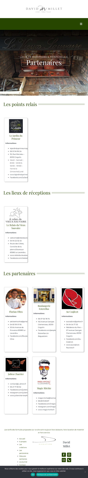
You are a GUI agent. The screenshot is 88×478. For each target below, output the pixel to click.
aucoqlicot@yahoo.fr (74, 321)
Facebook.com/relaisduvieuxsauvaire (24, 258)
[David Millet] (44, 436)
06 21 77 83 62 (15, 387)
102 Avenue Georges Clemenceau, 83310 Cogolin (46, 324)
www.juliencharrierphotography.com (25, 395)
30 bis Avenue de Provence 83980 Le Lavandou (17, 330)
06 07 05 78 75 (44, 319)
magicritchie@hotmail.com (49, 398)
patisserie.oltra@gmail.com (21, 321)
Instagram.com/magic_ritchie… (50, 407)
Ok (33, 474)
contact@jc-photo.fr (18, 384)
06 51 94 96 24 (15, 151)
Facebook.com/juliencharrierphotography (26, 390)
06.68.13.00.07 (43, 401)
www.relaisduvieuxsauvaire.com (23, 255)
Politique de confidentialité (47, 474)
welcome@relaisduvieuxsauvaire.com (25, 238)
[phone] (69, 460)
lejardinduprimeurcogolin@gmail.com (25, 148)
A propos (22, 442)
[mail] (64, 460)
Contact (22, 465)
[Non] (85, 472)
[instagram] (69, 455)
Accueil (22, 439)
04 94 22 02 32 (16, 241)
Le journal (23, 462)
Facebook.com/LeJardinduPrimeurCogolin (27, 177)
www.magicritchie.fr (46, 410)
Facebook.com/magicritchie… (50, 404)
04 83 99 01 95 (15, 324)
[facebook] (64, 455)
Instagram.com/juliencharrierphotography (27, 393)
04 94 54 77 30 (72, 324)
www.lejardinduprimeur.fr (20, 175)
